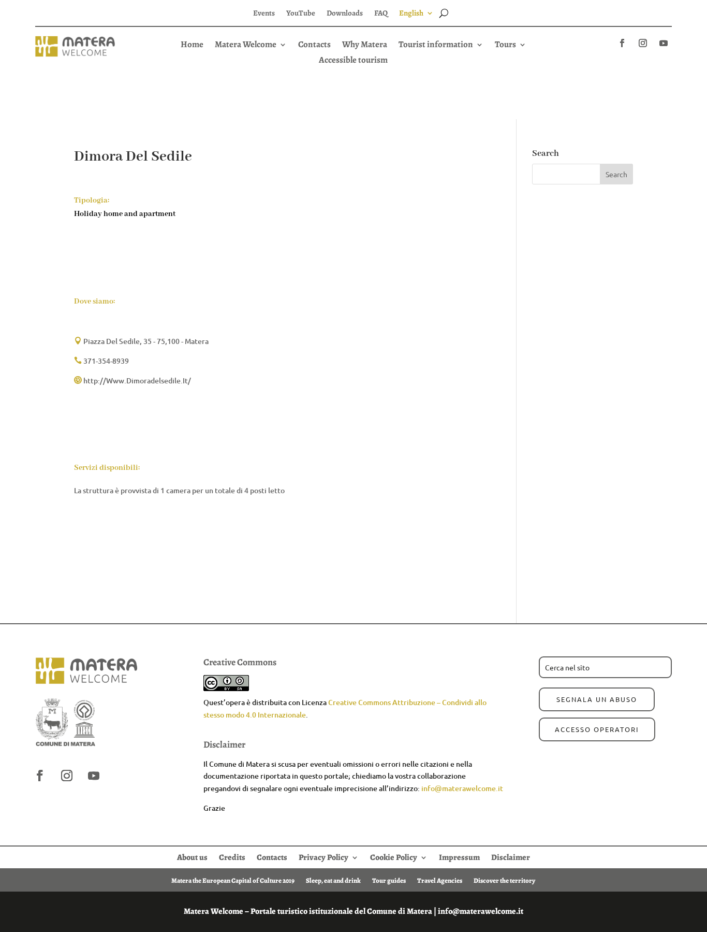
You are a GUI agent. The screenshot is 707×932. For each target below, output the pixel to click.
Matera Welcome (245, 45)
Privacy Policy (323, 856)
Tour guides (389, 880)
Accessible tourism (353, 61)
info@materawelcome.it (462, 788)
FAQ (381, 13)
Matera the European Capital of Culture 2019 (232, 880)
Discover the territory (504, 880)
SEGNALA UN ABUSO (596, 699)
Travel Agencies (439, 880)
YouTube (300, 13)
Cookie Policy (393, 856)
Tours (505, 45)
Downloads (345, 13)
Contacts (314, 45)
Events (264, 13)
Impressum (459, 856)
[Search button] (443, 13)
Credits (232, 856)
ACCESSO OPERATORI (597, 729)
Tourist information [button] (436, 45)
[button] (353, 59)
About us (192, 856)
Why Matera (364, 45)
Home (192, 45)
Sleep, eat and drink (333, 880)
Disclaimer (510, 856)
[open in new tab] (622, 43)
